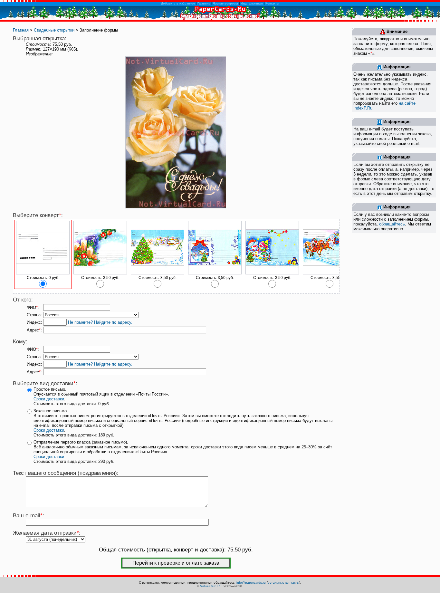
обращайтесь (392, 224)
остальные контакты (283, 582)
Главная (21, 30)
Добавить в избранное (178, 3)
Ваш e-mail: (28, 515)
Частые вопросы (225, 3)
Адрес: (34, 330)
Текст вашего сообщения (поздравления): (66, 473)
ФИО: (33, 307)
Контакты (272, 3)
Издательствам (252, 3)
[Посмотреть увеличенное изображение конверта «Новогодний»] (100, 273)
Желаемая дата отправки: (47, 533)
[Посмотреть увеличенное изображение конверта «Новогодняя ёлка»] (157, 273)
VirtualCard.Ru (211, 586)
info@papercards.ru (251, 582)
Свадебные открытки (54, 30)
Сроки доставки (48, 399)
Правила (203, 3)
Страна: (34, 314)
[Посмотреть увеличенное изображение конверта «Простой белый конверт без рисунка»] (43, 273)
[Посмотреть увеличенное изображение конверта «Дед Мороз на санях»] (329, 273)
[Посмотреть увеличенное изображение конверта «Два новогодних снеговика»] (272, 273)
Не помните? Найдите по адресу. (100, 322)
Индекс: (34, 322)
